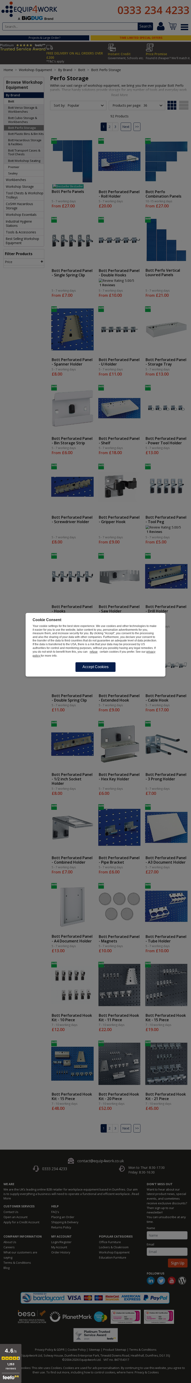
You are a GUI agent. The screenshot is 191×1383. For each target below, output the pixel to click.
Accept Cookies (95, 667)
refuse (94, 651)
